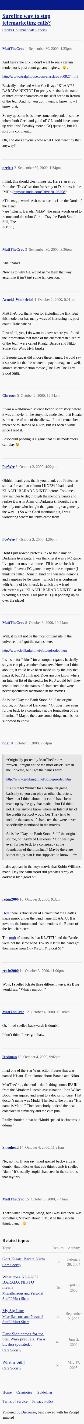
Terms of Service (15, 1401)
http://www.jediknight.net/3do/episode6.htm (34, 650)
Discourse (28, 1412)
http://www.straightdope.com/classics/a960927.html (40, 76)
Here (6, 913)
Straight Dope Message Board (24, 5)
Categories (24, 1392)
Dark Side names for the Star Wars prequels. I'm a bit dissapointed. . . (23, 1339)
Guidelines (44, 1392)
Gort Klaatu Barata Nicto (23, 1259)
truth (12, 938)
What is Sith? (13, 1362)
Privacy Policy (43, 1401)
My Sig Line (13, 1310)
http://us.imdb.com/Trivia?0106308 (39, 192)
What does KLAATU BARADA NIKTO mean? (20, 1282)
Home (7, 1392)
